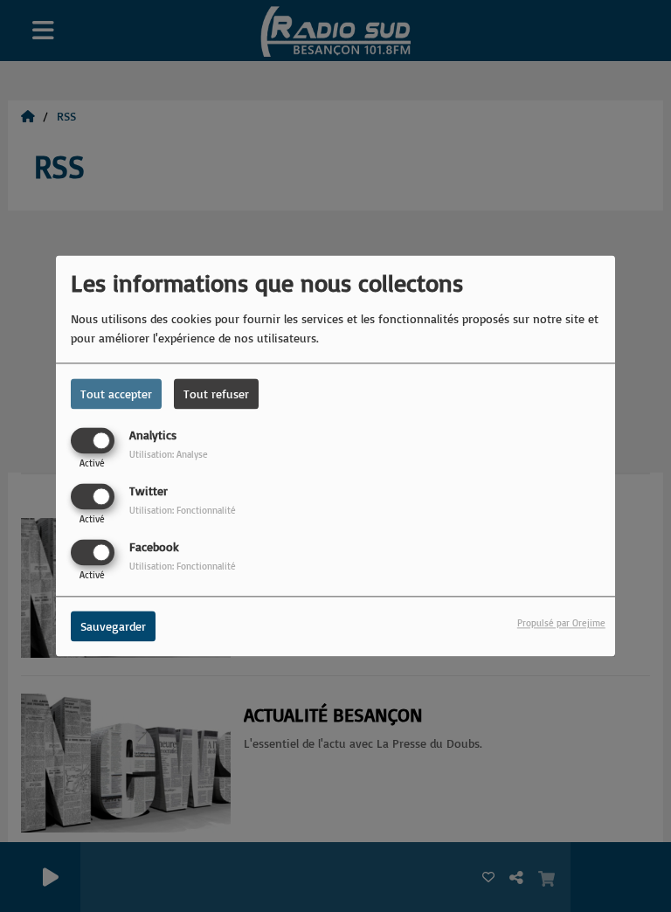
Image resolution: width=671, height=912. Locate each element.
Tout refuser (216, 393)
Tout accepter (116, 393)
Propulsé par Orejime (561, 624)
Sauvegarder (113, 626)
